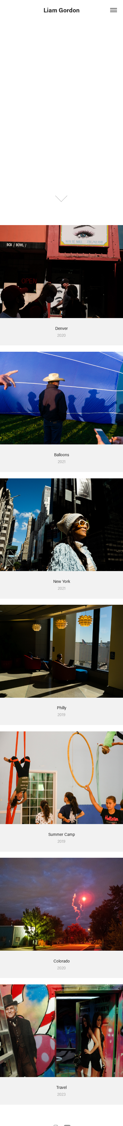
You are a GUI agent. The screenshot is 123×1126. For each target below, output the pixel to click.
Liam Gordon (61, 10)
